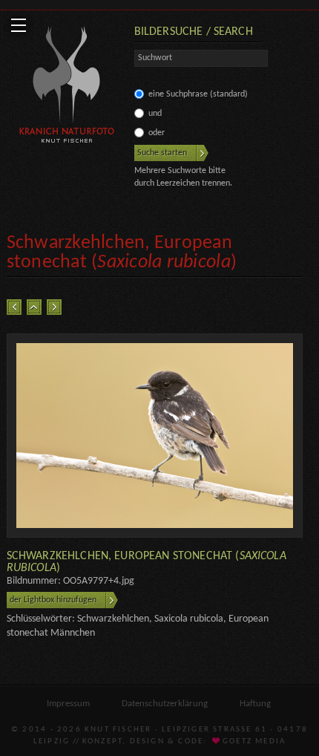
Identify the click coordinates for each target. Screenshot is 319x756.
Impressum (68, 703)
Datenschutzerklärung (165, 703)
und (155, 113)
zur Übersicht (34, 307)
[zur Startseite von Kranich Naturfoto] (66, 87)
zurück (14, 307)
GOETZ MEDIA (253, 741)
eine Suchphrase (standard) (198, 94)
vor (54, 307)
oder (156, 132)
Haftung (255, 703)
